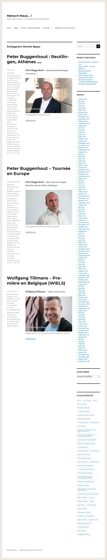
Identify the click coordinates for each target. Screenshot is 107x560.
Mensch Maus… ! (19, 16)
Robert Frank (82, 508)
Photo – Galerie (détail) (30, 28)
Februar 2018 (82, 324)
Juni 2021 (81, 236)
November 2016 (83, 357)
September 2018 (84, 308)
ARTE (95, 400)
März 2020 (82, 269)
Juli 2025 (81, 128)
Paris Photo (81, 505)
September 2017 (83, 335)
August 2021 (82, 231)
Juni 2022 (81, 209)
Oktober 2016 (82, 359)
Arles (79, 400)
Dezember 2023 (83, 170)
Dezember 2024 (84, 143)
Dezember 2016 (83, 355)
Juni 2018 (81, 315)
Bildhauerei (11, 187)
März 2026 (82, 110)
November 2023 (83, 172)
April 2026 (82, 108)
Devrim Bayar (11, 95)
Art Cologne (87, 400)
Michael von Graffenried (86, 481)
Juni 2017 (81, 341)
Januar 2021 (82, 247)
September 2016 (84, 361)
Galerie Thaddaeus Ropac (86, 443)
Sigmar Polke (82, 519)
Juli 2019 (81, 286)
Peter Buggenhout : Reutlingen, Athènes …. (38, 59)
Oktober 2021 (83, 227)
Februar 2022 (83, 218)
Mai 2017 (81, 344)
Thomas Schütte (83, 527)
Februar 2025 (83, 139)
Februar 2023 (83, 192)
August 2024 (82, 152)
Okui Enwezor (11, 135)
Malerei (9, 193)
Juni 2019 (81, 289)
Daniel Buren (94, 422)
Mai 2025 (81, 132)
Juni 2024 (81, 156)
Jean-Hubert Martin (84, 458)
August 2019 (82, 284)
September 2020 (84, 256)
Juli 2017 (81, 339)
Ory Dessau (11, 238)
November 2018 (83, 304)
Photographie (11, 310)
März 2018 (81, 322)
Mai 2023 (81, 185)
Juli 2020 (81, 260)
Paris (91, 501)
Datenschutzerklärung (65, 28)
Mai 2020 (81, 264)
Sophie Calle (93, 519)
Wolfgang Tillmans (13, 326)
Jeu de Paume (82, 462)
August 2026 (82, 99)
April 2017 (81, 346)
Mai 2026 (81, 106)
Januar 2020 (82, 273)
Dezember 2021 (83, 222)
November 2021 (83, 225)
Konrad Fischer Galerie (85, 465)
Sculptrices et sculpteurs (86, 516)
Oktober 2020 (83, 253)
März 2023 (82, 189)
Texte (16, 196)
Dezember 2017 (83, 328)
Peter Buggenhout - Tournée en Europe (13, 245)
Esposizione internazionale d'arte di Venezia (87, 430)
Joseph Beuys (94, 462)
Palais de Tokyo (83, 501)
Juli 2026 (81, 101)
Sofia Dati (16, 148)
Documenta (82, 426)
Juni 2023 (81, 183)
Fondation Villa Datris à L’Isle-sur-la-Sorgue (13, 212)
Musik (15, 301)
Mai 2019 (81, 291)
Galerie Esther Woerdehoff (87, 440)
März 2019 (81, 295)
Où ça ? (91, 497)
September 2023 (84, 176)
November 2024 (83, 145)
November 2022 (83, 198)
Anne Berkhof (11, 198)
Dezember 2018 (83, 302)
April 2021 (81, 240)
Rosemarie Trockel (84, 512)
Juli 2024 (81, 154)
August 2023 (82, 178)
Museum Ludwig (83, 485)
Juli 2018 (81, 313)
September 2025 (84, 123)
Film (16, 296)
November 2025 (83, 119)
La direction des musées (86, 469)
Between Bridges (13, 312)
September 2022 (84, 203)
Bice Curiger (82, 404)
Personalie (10, 73)
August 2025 (82, 126)
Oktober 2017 (82, 333)
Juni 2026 (81, 104)
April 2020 (82, 267)
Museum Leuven (12, 236)
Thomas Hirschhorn (84, 523)
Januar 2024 (82, 167)
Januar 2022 (82, 220)
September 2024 (84, 150)
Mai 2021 (81, 238)
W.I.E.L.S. (10, 153)
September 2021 (84, 229)
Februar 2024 (83, 165)
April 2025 (81, 134)
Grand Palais (94, 451)
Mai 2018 (81, 317)
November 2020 (83, 251)
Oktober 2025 (83, 121)
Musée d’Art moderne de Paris (88, 494)
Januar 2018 (82, 326)
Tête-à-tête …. (82, 530)
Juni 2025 (81, 130)
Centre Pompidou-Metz (86, 415)
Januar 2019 (82, 300)
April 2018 (81, 319)
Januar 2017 (82, 352)
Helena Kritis (15, 111)
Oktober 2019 (82, 280)
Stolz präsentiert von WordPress (31, 550)
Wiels (16, 323)
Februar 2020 (83, 271)
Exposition (10, 189)
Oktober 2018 (82, 306)
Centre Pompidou (84, 411)
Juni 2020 (81, 262)
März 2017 (81, 348)
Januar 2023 (82, 194)
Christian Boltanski (84, 419)
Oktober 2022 (83, 200)
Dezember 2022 (83, 196)
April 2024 (82, 161)
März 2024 (82, 163)
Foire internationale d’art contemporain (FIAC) (86, 435)
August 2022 (82, 205)
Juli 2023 (81, 181)
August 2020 (82, 258)
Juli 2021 (81, 233)
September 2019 (84, 282)
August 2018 (82, 311)
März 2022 (82, 216)
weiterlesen (30, 120)
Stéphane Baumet (13, 151)
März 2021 (82, 242)
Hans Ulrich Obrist (84, 454)
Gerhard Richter (83, 451)
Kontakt (46, 28)
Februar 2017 (82, 350)
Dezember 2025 (83, 117)
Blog (16, 28)
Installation (10, 191)
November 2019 (83, 278)
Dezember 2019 (83, 275)
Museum (15, 193)
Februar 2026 (83, 112)
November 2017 (83, 330)
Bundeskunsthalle (84, 408)
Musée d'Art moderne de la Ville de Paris (87, 489)
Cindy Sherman (83, 422)
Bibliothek (10, 185)
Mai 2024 (81, 159)
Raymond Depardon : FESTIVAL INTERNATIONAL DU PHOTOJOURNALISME (88, 82)
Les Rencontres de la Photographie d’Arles (85, 477)
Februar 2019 (82, 297)
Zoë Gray (16, 153)
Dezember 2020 (84, 249)
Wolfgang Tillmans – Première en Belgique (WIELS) (36, 280)
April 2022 (82, 214)
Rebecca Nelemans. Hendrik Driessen (13, 146)
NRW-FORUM (82, 497)
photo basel (91, 505)
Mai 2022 (81, 211)
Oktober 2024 (83, 148)
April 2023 (82, 187)
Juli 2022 (81, 207)
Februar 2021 (82, 244)
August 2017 (82, 337)
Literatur (17, 191)
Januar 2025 (82, 141)
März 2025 (82, 137)
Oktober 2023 (83, 174)
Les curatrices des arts (85, 473)
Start (9, 28)
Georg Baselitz (83, 447)
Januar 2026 (82, 115)
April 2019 (81, 293)
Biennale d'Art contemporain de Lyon (13, 87)
